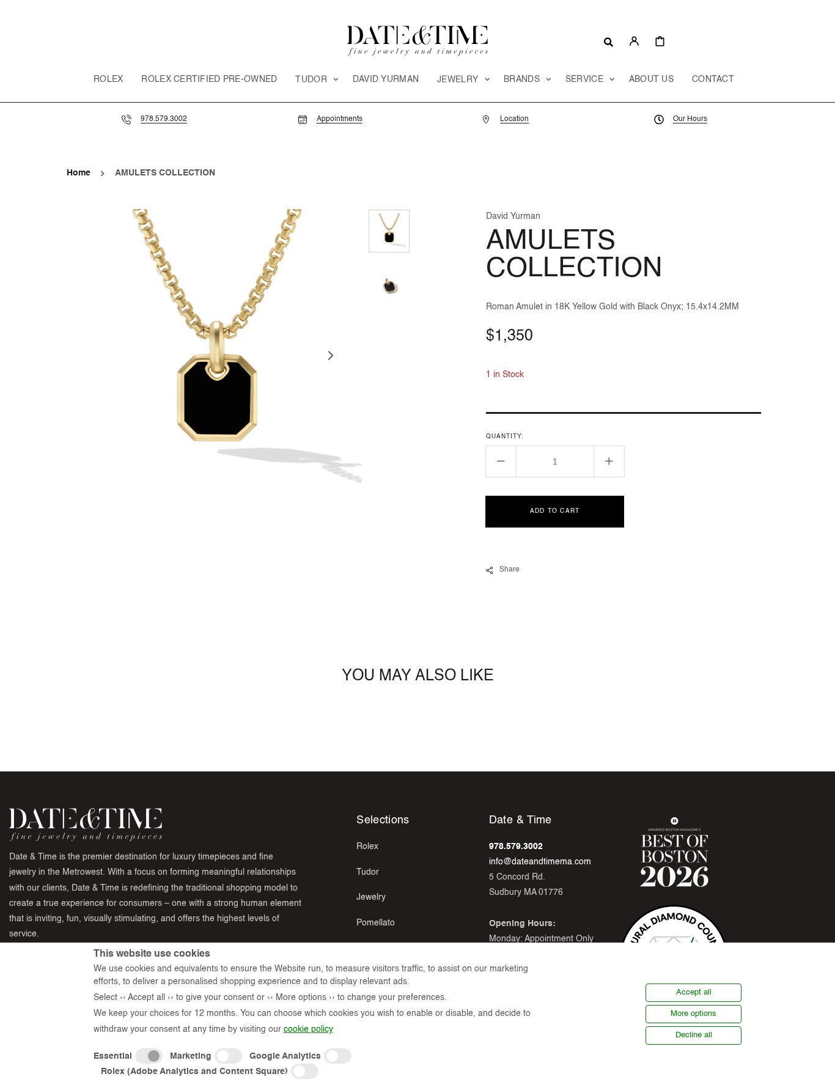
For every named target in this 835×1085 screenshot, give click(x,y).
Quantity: (505, 436)
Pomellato (375, 923)
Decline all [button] (693, 1035)
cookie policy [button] (308, 1029)
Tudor (367, 872)
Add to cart (555, 511)
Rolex (367, 846)
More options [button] (693, 1014)
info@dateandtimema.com (540, 862)
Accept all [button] (694, 992)
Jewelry (371, 897)
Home (78, 173)
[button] (608, 41)
